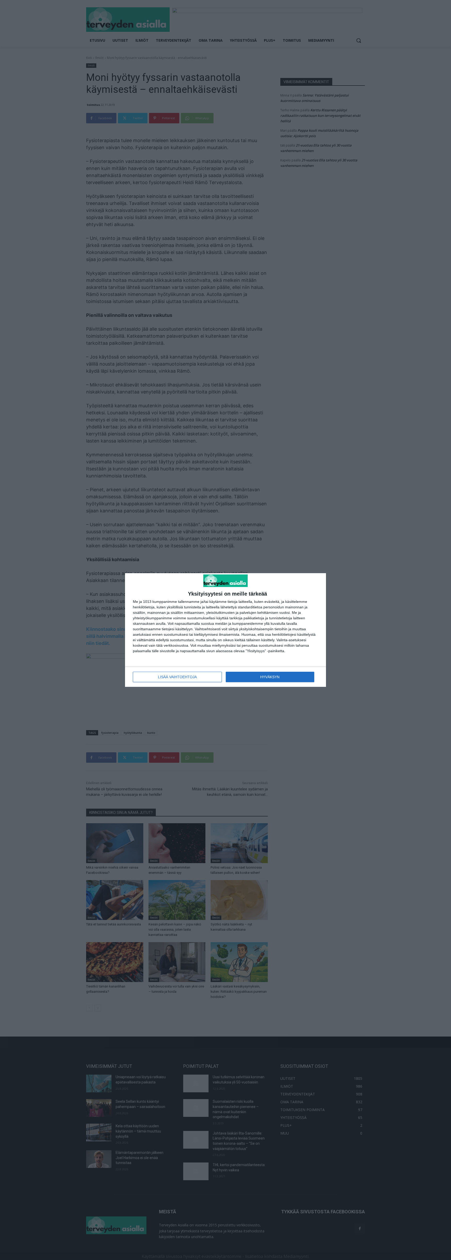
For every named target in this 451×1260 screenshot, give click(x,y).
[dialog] (225, 630)
